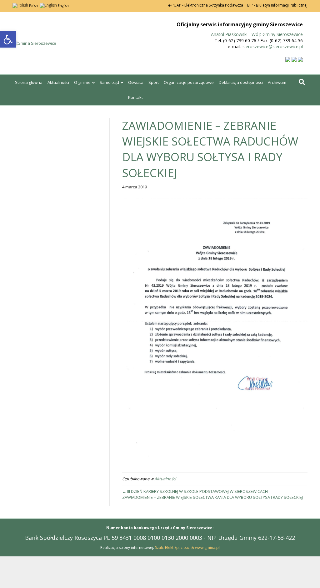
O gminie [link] (82, 82)
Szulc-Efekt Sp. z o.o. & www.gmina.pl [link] (187, 547)
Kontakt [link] (135, 97)
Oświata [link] (135, 82)
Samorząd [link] (109, 82)
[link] (8, 39)
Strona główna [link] (28, 82)
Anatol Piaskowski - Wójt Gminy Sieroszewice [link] (257, 34)
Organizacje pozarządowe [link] (189, 82)
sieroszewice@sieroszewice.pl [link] (272, 46)
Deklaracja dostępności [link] (241, 82)
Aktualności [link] (58, 82)
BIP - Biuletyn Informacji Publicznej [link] (277, 5)
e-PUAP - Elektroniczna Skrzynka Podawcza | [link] (207, 5)
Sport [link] (153, 82)
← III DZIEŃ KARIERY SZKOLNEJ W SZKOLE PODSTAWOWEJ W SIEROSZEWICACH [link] (195, 491)
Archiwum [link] (277, 82)
